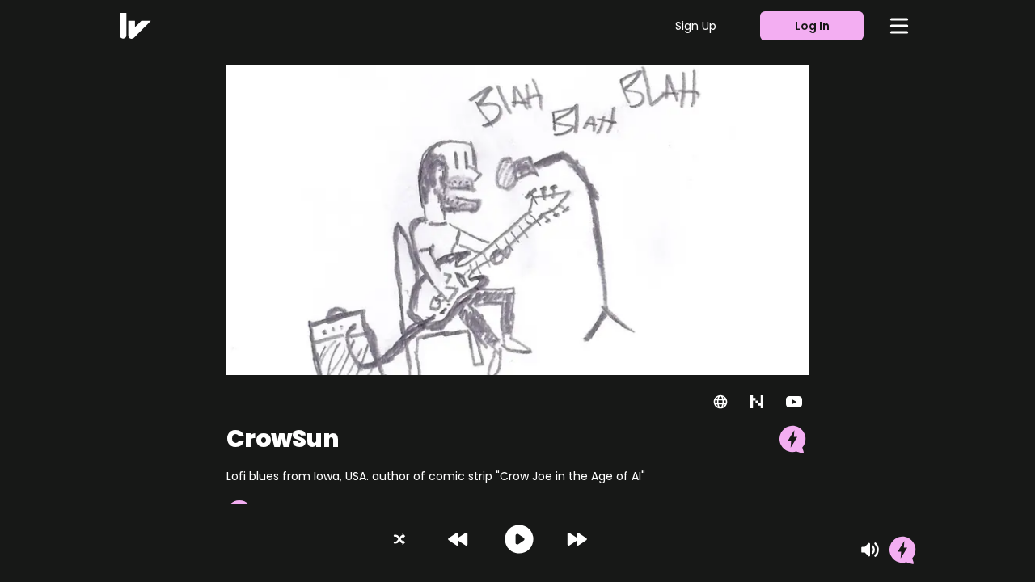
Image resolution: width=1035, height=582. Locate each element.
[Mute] (870, 549)
